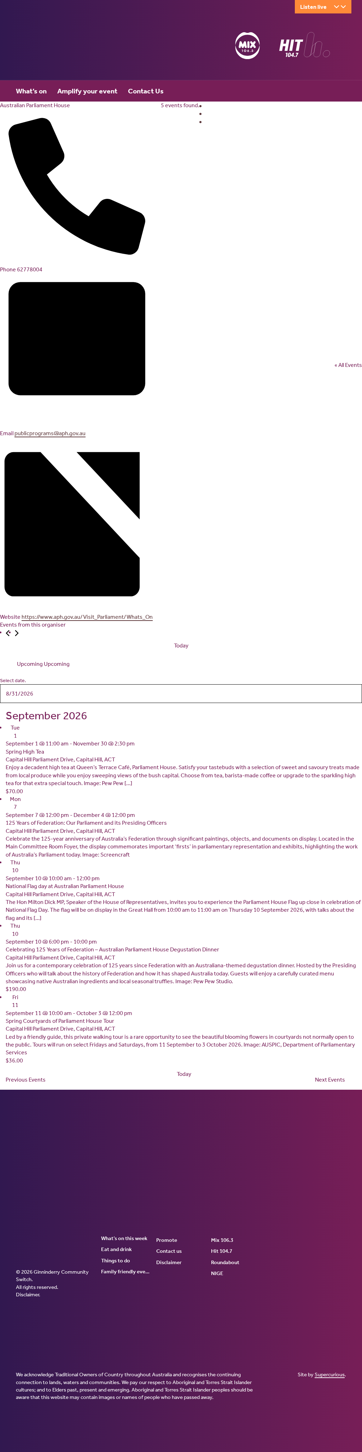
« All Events (348, 365)
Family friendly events (126, 1271)
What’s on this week (124, 1238)
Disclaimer (27, 1294)
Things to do (115, 1260)
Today (181, 645)
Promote (166, 1240)
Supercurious (330, 1374)
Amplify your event (87, 91)
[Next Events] (17, 633)
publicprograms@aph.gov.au (50, 433)
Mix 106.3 (222, 1240)
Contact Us (146, 91)
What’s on (31, 91)
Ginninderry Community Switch (85, 47)
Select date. (13, 681)
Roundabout (225, 1262)
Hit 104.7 (221, 1251)
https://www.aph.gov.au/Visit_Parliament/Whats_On (87, 616)
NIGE (217, 1273)
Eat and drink (116, 1249)
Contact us (169, 1251)
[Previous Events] (8, 633)
